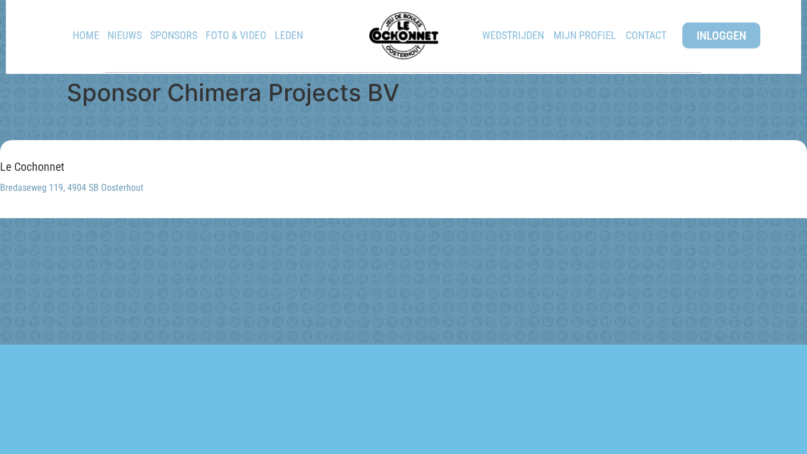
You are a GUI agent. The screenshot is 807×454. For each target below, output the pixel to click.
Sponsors (173, 35)
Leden (289, 35)
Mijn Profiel (585, 35)
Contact (646, 35)
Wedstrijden (513, 35)
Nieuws (125, 35)
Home (86, 35)
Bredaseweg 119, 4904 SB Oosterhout (72, 187)
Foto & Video (236, 35)
